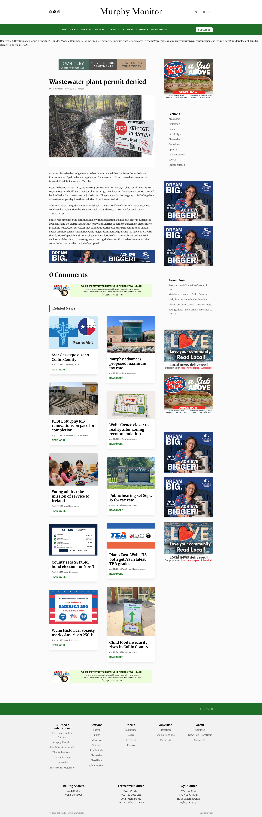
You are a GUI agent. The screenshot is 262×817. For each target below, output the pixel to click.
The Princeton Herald (62, 747)
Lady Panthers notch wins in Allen (188, 299)
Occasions (174, 144)
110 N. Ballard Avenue (188, 798)
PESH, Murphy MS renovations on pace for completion (73, 425)
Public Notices (159, 30)
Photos (131, 745)
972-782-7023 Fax (131, 794)
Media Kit (165, 740)
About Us (200, 729)
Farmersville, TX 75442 (131, 802)
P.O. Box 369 (73, 790)
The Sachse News (62, 752)
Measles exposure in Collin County (70, 357)
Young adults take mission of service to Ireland (70, 496)
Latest (63, 30)
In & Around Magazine (62, 767)
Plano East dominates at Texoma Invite (190, 304)
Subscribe (204, 29)
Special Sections (166, 734)
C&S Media (62, 762)
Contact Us (200, 740)
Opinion (99, 30)
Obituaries (127, 30)
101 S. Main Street (131, 798)
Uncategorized (177, 164)
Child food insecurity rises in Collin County (128, 644)
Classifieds (142, 30)
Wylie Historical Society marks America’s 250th (73, 632)
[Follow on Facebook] (50, 11)
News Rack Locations (200, 734)
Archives (131, 740)
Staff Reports (57, 89)
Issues (131, 734)
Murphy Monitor (62, 742)
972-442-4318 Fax (188, 794)
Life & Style (113, 30)
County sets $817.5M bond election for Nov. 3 (73, 564)
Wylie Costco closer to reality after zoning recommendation (129, 429)
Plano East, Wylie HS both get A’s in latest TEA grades (128, 559)
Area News (68, 365)
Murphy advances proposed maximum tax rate (127, 363)
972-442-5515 (188, 790)
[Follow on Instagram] (58, 11)
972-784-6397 (131, 790)
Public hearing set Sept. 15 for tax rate (130, 497)
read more (59, 369)
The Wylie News (62, 757)
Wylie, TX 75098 (73, 794)
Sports (74, 30)
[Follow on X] (54, 11)
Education (86, 30)
